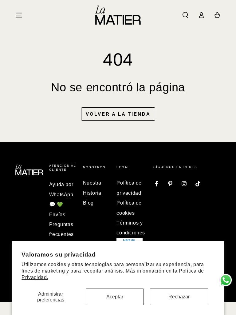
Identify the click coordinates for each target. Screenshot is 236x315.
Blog (88, 202)
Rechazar (179, 296)
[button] (185, 15)
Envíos (57, 214)
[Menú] (19, 15)
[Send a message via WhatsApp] (225, 280)
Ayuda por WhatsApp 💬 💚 (61, 194)
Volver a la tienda (118, 114)
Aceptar (114, 296)
